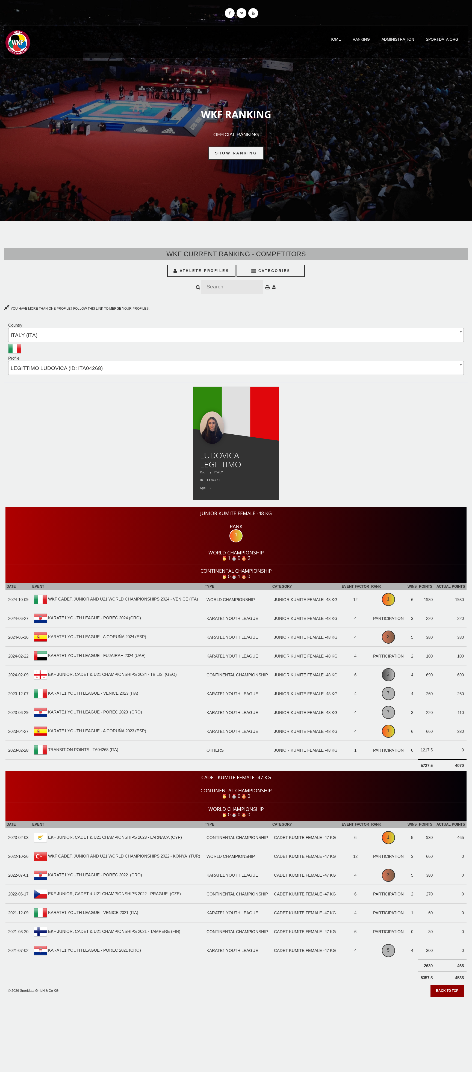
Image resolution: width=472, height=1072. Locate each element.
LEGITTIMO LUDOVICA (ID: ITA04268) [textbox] (57, 368)
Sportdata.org (442, 39)
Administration (398, 39)
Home (335, 39)
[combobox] (236, 335)
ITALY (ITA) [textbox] (24, 335)
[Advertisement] (236, 1032)
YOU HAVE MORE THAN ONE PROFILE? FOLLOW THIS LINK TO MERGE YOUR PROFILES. (79, 308)
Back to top (447, 991)
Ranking (361, 39)
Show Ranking (236, 153)
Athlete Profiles (203, 271)
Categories (273, 271)
